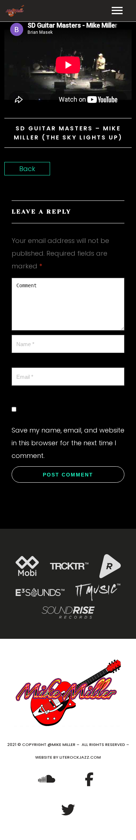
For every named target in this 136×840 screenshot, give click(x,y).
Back (27, 168)
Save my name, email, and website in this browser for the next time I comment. (68, 443)
